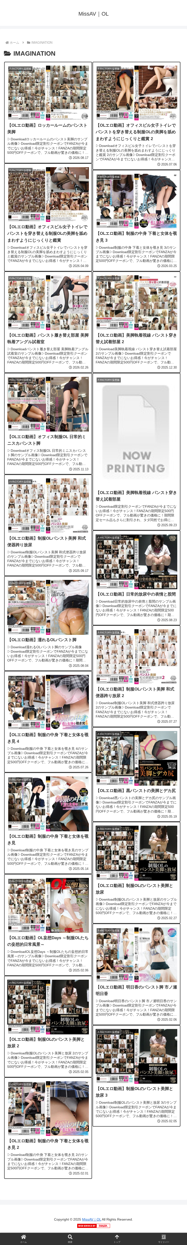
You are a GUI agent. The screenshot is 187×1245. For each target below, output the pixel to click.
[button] (172, 866)
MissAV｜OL (91, 1219)
